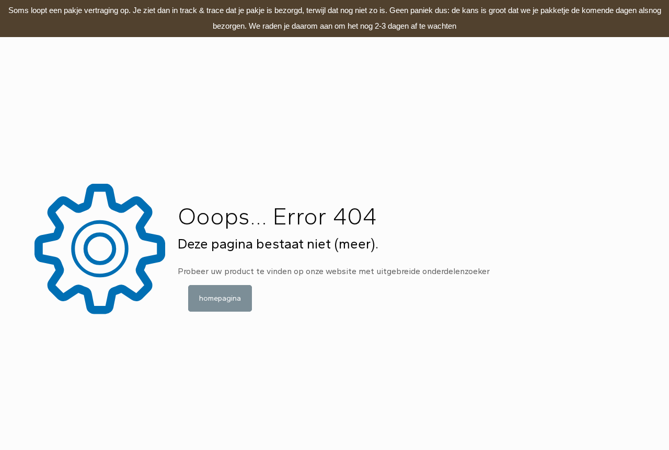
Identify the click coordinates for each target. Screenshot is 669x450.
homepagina (220, 298)
